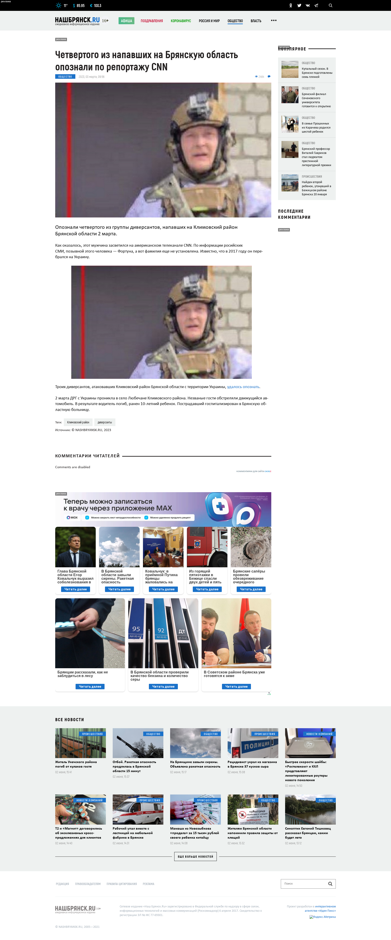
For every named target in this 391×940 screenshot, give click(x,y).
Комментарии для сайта (253, 471)
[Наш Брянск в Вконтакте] (308, 5)
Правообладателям (88, 884)
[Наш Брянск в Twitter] (299, 5)
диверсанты (105, 422)
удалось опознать (243, 387)
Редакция (62, 884)
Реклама (148, 884)
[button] (263, 269)
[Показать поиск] (330, 5)
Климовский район (78, 422)
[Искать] (330, 884)
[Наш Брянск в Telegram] (316, 5)
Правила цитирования (122, 884)
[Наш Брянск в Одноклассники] (291, 5)
